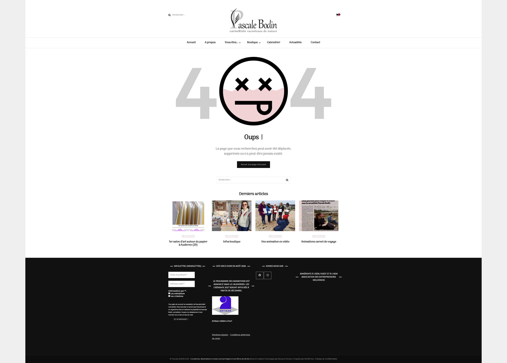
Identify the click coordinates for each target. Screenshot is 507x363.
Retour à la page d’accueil (253, 164)
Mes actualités (188, 236)
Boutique (252, 43)
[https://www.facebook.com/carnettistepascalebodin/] (259, 275)
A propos (210, 43)
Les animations (177, 293)
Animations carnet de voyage (318, 242)
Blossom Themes (285, 358)
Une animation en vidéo (275, 242)
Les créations (176, 296)
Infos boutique (231, 242)
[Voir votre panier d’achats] (337, 15)
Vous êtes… (231, 43)
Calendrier (273, 43)
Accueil (191, 43)
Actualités (295, 43)
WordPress (309, 358)
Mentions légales (220, 335)
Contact (315, 43)
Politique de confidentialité (326, 359)
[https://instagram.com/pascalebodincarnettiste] (267, 275)
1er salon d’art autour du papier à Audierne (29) (188, 243)
